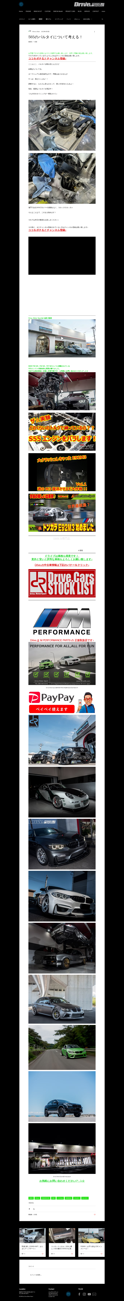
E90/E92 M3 (45, 1198)
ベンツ (69, 19)
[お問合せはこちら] (68, 1294)
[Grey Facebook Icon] (79, 1294)
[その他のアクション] (94, 31)
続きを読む (86, 19)
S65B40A (68, 1198)
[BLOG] (94, 1294)
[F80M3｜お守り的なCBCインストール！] (91, 1235)
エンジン (85, 1198)
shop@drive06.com (53, 1292)
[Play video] (62, 338)
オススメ (22, 19)
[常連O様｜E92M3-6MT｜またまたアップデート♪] (32, 1235)
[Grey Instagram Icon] (84, 1294)
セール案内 (31, 19)
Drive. (37, 1198)
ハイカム (60, 1198)
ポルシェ (77, 19)
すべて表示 (101, 1225)
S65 (53, 1198)
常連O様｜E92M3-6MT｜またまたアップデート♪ (32, 1247)
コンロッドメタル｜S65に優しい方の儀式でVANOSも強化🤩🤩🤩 (62, 1247)
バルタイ (76, 1198)
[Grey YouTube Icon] (89, 1294)
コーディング (59, 19)
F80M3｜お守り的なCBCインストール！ (91, 1247)
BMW (40, 19)
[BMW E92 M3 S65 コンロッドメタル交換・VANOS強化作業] (62, 1235)
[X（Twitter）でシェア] (34, 1209)
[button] (102, 19)
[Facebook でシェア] (29, 1209)
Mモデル (48, 19)
